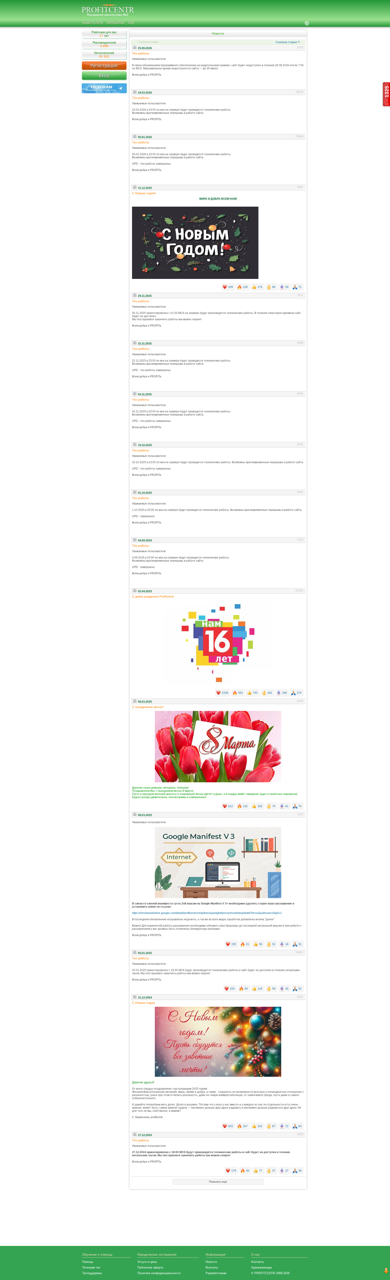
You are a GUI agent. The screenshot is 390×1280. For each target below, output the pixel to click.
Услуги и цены (147, 1262)
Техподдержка (92, 1273)
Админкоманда (261, 1267)
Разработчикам (216, 1273)
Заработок (115, 23)
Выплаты (212, 1267)
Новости (211, 1262)
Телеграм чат (91, 1267)
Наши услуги (92, 23)
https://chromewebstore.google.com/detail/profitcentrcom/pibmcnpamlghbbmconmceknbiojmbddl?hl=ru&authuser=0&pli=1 (207, 913)
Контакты (257, 1262)
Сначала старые (288, 42)
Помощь (87, 1262)
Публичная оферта (150, 1267)
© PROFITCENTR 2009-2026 (270, 1273)
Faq (131, 23)
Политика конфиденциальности (159, 1273)
